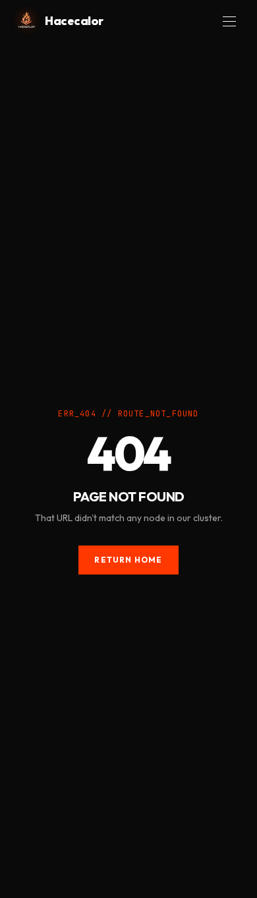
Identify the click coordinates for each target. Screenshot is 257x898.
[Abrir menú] (229, 21)
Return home (128, 560)
